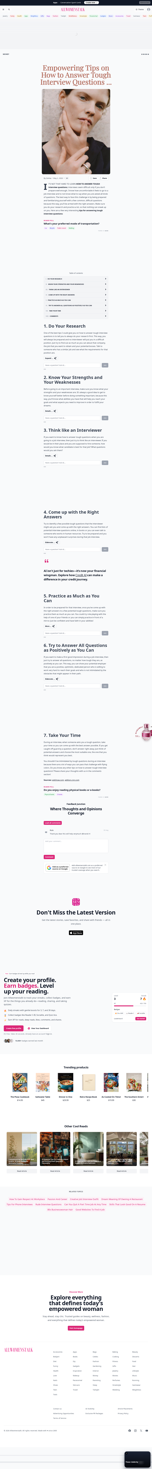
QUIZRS (106, 230)
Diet (54, 1361)
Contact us (57, 1409)
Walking (71, 228)
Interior (96, 1371)
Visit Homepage (76, 1328)
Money (95, 1375)
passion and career (57, 1199)
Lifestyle (135, 1371)
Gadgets (103, 16)
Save (95, 178)
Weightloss (34, 16)
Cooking (115, 1356)
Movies (115, 1375)
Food (134, 1361)
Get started (141, 1019)
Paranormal (93, 16)
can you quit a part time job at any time (85, 1204)
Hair (134, 1366)
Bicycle (52, 228)
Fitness (115, 1361)
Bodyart (56, 1356)
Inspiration (77, 1371)
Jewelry (5, 16)
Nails (55, 1380)
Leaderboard (118, 1019)
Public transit (61, 228)
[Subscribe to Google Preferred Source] (58, 868)
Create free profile (13, 1028)
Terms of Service (59, 1418)
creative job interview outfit (84, 1199)
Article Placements (125, 1409)
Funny (12, 16)
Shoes (55, 1385)
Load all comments (53, 823)
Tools (55, 1394)
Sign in (49, 1034)
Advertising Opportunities (63, 1413)
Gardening (97, 1366)
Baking (115, 1352)
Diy (74, 1361)
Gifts (42, 16)
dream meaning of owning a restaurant (122, 1199)
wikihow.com (58, 780)
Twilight (63, 16)
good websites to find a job (90, 1209)
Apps (26, 16)
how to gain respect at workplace (27, 1199)
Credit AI (80, 575)
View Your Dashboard (40, 1028)
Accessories (120, 16)
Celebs (95, 1356)
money (6, 54)
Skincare (76, 1385)
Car (46, 228)
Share (104, 178)
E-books (59, 794)
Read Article (27, 1171)
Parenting (97, 1380)
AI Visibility (90, 1409)
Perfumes (116, 1380)
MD (67, 178)
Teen (144, 16)
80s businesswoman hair (60, 1209)
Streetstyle (83, 16)
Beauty (135, 1352)
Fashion (55, 16)
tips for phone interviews (20, 1204)
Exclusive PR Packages (94, 1413)
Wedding (116, 1390)
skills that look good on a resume (127, 1204)
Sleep (95, 1385)
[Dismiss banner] (105, 865)
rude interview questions (49, 1204)
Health (19, 16)
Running (135, 1380)
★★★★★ (145, 54)
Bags (48, 16)
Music (111, 16)
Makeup (76, 1375)
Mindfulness (73, 16)
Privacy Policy (123, 1413)
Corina (48, 178)
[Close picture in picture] (126, 1453)
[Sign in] (149, 9)
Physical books (49, 794)
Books (75, 1356)
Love (55, 1375)
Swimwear (136, 16)
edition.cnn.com (72, 780)
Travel (128, 16)
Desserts (135, 1356)
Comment (49, 857)
